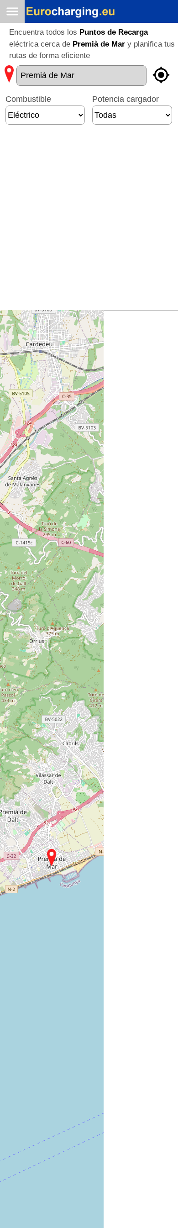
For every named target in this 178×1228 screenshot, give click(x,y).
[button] (51, 857)
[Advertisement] (89, 221)
